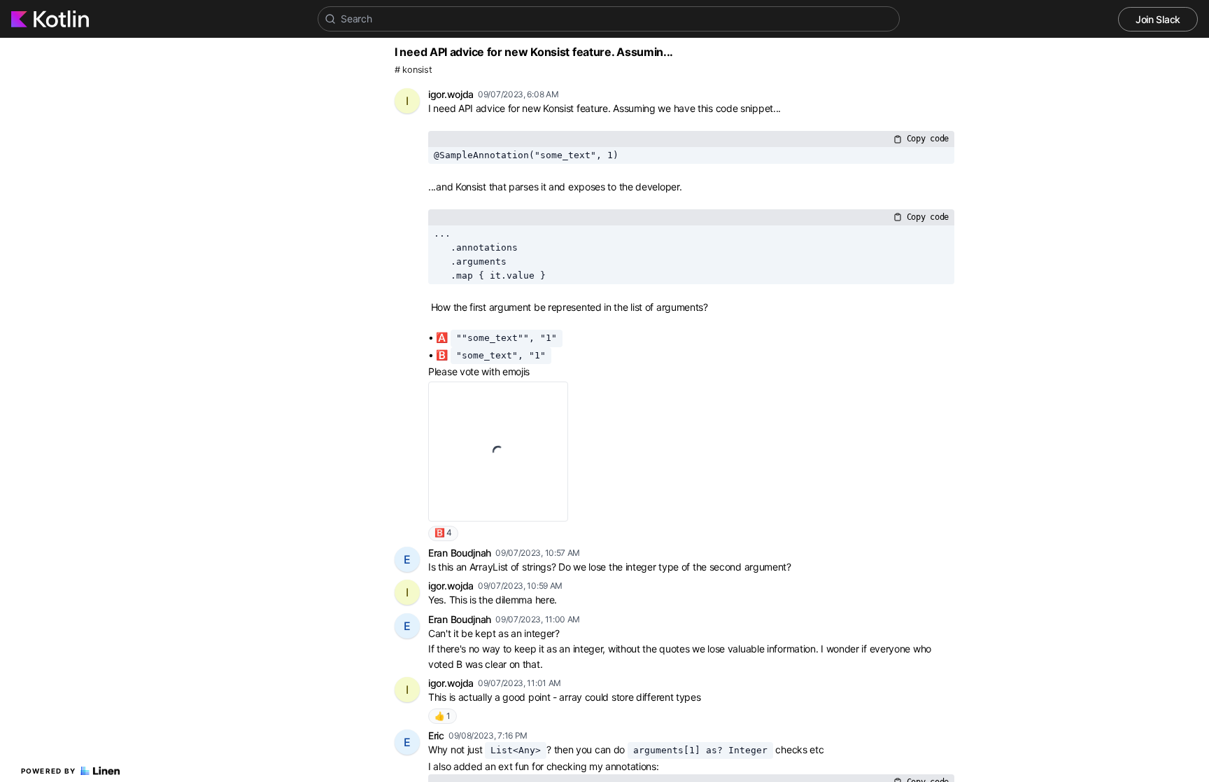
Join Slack (1158, 19)
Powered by (48, 771)
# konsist (413, 69)
